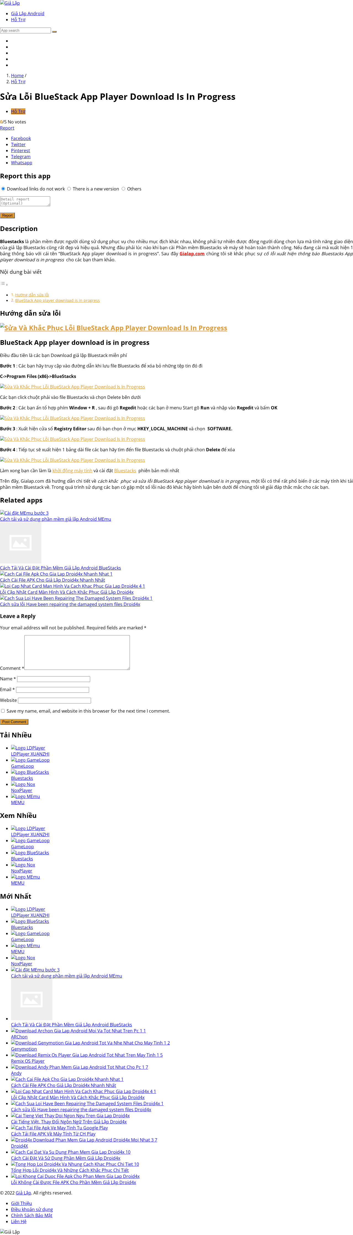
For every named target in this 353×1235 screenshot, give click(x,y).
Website (8, 700)
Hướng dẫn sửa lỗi (32, 294)
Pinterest (20, 150)
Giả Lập (23, 1193)
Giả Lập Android (27, 13)
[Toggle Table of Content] (4, 284)
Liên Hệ (18, 1221)
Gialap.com (192, 254)
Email (7, 689)
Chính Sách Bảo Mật (31, 1215)
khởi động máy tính (72, 471)
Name (8, 679)
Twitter (18, 144)
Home (17, 76)
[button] (54, 32)
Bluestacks (125, 471)
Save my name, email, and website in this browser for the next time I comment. (88, 711)
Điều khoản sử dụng (32, 1209)
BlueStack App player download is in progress (57, 300)
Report (7, 128)
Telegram (21, 157)
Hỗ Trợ (18, 20)
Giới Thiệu (21, 1203)
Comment (12, 668)
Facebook (21, 138)
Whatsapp (21, 163)
